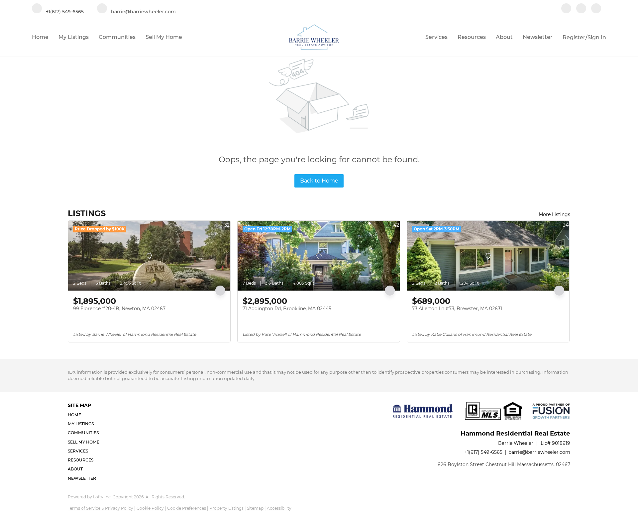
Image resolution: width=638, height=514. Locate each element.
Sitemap (255, 508)
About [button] (504, 37)
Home (40, 37)
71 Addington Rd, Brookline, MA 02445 (287, 309)
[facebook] (566, 9)
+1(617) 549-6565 (483, 452)
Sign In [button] (596, 37)
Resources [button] (472, 37)
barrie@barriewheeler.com (539, 452)
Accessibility (279, 508)
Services (436, 37)
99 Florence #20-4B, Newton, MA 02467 (119, 309)
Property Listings (226, 508)
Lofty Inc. (102, 496)
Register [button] (574, 37)
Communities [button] (117, 37)
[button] (85, 415)
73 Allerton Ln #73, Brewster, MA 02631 (457, 309)
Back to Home (319, 181)
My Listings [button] (73, 37)
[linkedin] (581, 9)
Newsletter (538, 37)
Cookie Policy (150, 508)
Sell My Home (164, 37)
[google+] (596, 9)
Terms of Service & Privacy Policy (100, 508)
